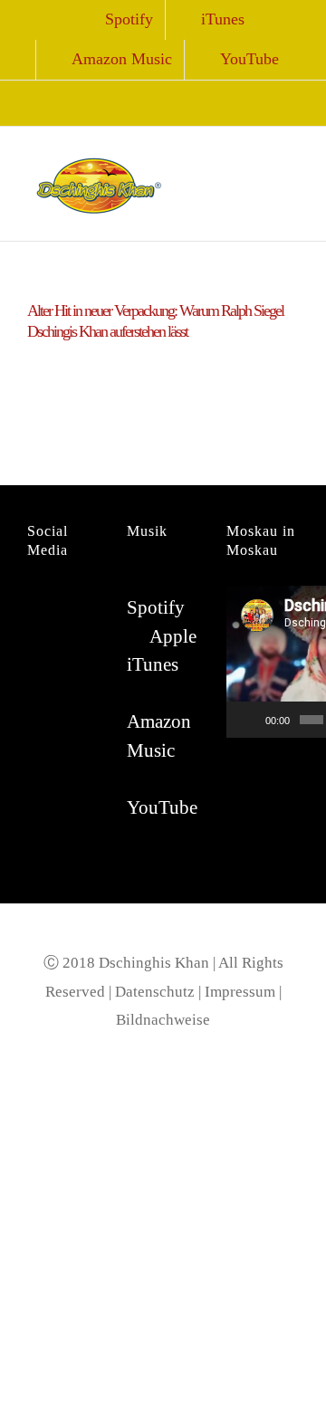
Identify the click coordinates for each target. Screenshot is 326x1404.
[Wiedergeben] (250, 720)
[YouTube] (83, 600)
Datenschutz (155, 991)
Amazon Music (159, 736)
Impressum (240, 991)
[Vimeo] (58, 635)
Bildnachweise (163, 1019)
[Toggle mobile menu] (291, 154)
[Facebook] (32, 600)
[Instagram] (58, 600)
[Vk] (32, 635)
